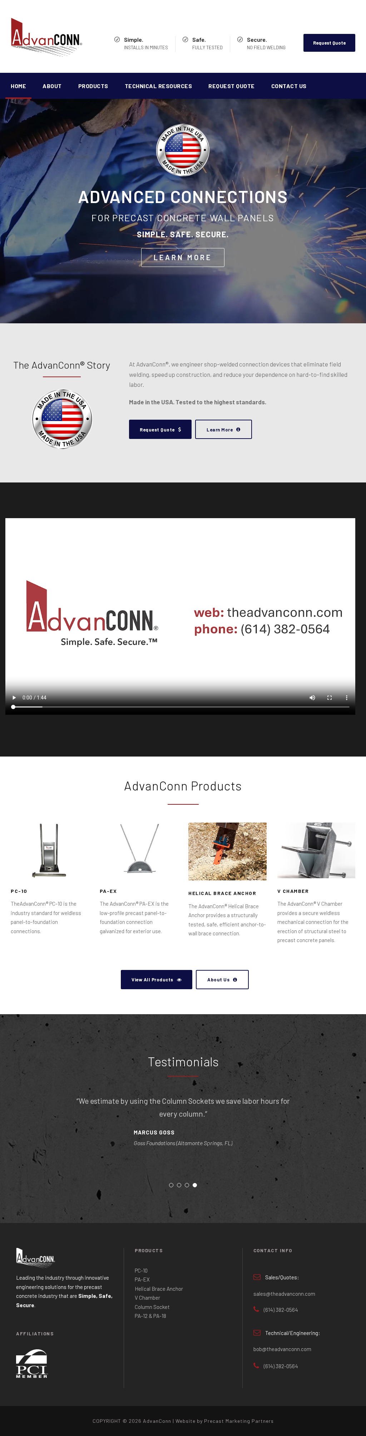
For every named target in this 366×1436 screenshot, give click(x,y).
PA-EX (108, 891)
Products (93, 85)
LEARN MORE (183, 257)
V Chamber (293, 891)
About (52, 85)
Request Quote (329, 43)
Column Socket (152, 1307)
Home (18, 85)
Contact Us (289, 85)
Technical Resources (158, 85)
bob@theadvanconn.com (282, 1349)
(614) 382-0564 (281, 1309)
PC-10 (19, 891)
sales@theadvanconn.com (284, 1293)
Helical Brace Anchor (222, 893)
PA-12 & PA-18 (150, 1316)
